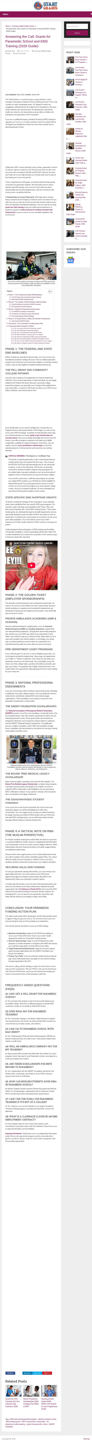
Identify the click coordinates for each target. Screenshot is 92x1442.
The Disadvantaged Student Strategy (23, 316)
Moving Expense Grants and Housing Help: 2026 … (81, 196)
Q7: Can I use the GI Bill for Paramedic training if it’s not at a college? (33, 341)
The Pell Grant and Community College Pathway (26, 297)
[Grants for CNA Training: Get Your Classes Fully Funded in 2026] (13, 1390)
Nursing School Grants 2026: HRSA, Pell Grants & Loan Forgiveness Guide (49, 1404)
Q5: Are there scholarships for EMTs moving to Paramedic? (30, 336)
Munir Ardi (10, 51)
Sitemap (86, 1439)
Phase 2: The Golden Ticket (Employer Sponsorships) (27, 302)
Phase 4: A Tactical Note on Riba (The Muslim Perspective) (29, 318)
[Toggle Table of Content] (49, 291)
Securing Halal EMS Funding (20, 321)
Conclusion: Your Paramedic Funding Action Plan (25, 323)
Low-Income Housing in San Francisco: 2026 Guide (81, 106)
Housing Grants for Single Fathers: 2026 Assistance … (81, 184)
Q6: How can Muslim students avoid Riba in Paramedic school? (31, 338)
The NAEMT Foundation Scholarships (23, 311)
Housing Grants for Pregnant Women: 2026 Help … (81, 172)
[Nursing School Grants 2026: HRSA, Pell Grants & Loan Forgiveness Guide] (49, 1390)
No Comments (20, 53)
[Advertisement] (46, 75)
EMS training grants (13, 1422)
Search (77, 33)
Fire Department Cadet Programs (22, 306)
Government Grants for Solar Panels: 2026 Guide (81, 222)
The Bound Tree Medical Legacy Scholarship (25, 314)
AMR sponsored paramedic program (23, 1419)
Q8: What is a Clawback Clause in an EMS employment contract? (32, 343)
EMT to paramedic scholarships (33, 1422)
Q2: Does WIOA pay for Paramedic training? (26, 330)
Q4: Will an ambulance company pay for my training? (28, 334)
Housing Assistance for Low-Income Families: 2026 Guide (76, 119)
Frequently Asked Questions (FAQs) (21, 326)
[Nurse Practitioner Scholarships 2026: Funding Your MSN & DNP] (31, 1390)
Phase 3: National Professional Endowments (24, 309)
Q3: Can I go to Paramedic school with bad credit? (28, 332)
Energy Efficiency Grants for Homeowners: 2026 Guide (76, 209)
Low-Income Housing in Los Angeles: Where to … (81, 93)
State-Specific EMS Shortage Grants (22, 299)
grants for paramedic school (37, 1424)
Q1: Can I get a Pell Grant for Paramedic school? (27, 328)
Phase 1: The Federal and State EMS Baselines (25, 295)
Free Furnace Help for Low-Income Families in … (81, 235)
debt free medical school (47, 1419)
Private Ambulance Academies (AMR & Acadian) (26, 304)
